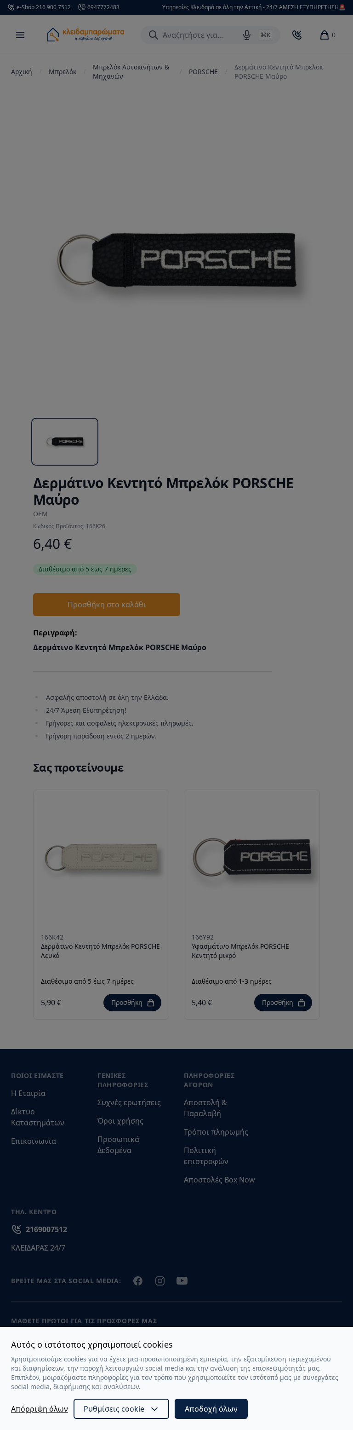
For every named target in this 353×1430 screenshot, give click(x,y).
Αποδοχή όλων (211, 1409)
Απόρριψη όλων (39, 1409)
